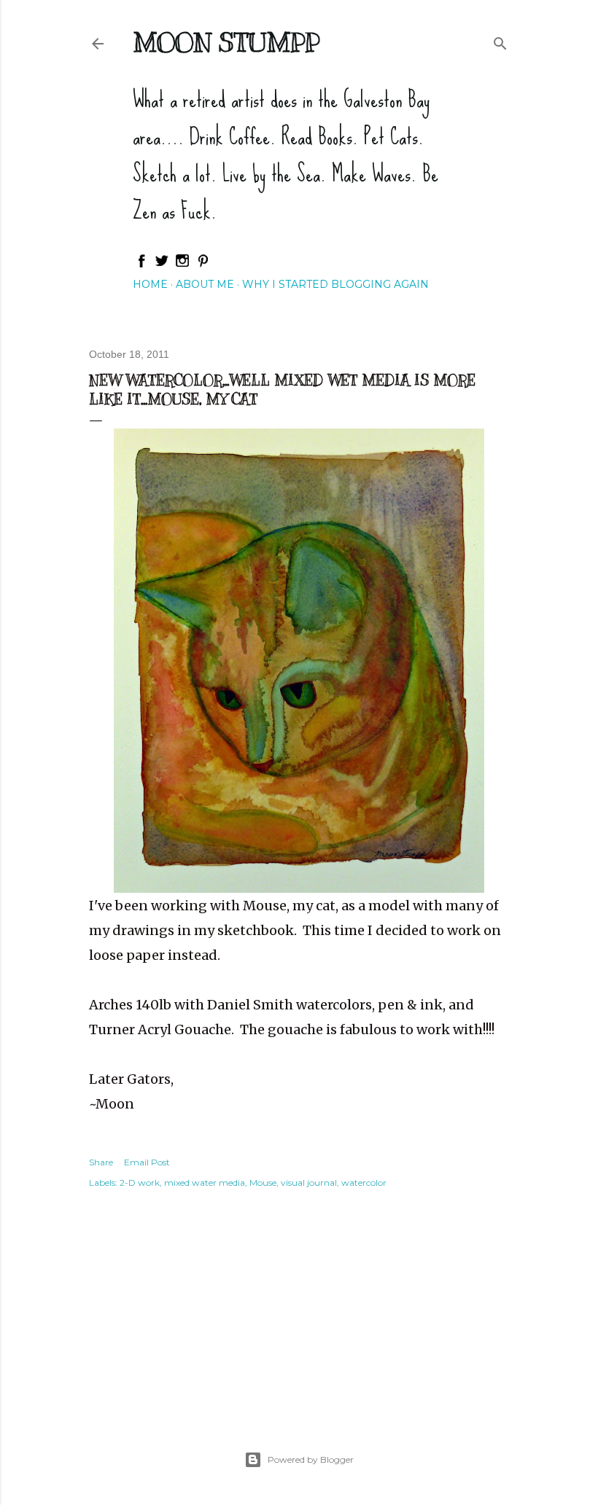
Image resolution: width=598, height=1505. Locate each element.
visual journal (309, 1182)
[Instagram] (182, 264)
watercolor (364, 1182)
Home (150, 284)
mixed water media (204, 1182)
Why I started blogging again (335, 284)
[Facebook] (141, 264)
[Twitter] (162, 264)
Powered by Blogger (311, 1459)
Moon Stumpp (226, 42)
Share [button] (101, 1162)
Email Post (147, 1162)
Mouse (262, 1182)
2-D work (140, 1182)
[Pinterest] (202, 264)
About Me (205, 284)
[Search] (500, 40)
